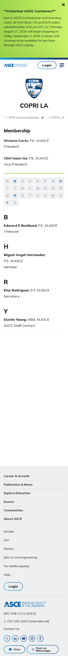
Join (6, 540)
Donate (9, 531)
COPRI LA (57, 117)
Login (47, 65)
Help (7, 575)
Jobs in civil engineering (20, 557)
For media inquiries (17, 566)
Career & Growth (16, 476)
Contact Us (11, 629)
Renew (9, 548)
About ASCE (13, 519)
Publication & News (18, 484)
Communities (13, 510)
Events (9, 502)
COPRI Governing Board (22, 117)
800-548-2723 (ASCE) (20, 613)
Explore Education (17, 493)
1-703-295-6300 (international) (26, 621)
